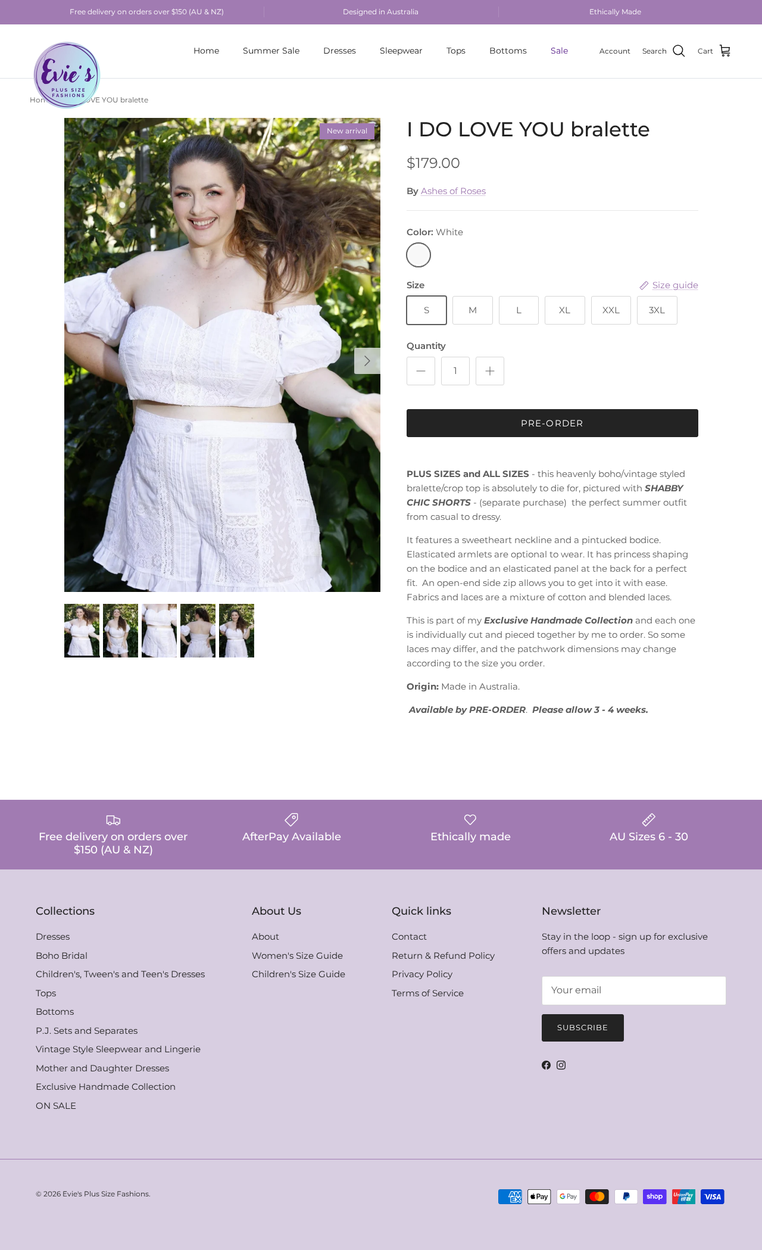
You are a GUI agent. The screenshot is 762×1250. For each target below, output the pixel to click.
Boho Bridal (62, 955)
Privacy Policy (422, 974)
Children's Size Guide (298, 974)
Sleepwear (401, 50)
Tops (456, 50)
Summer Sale (271, 50)
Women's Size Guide (297, 955)
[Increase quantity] (490, 371)
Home (206, 50)
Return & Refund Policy (443, 955)
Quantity (426, 345)
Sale (559, 50)
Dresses (339, 50)
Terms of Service (428, 993)
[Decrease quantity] (421, 371)
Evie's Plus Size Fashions (106, 1193)
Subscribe (582, 1027)
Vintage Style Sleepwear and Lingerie (118, 1049)
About (265, 936)
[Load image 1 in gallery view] (222, 354)
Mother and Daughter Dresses (102, 1068)
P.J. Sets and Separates (87, 1030)
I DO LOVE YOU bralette (105, 100)
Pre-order (552, 423)
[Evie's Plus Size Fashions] (67, 51)
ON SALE (56, 1105)
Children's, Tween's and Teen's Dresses (120, 974)
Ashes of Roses (453, 191)
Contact (409, 936)
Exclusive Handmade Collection (106, 1086)
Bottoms (508, 50)
